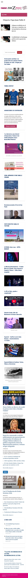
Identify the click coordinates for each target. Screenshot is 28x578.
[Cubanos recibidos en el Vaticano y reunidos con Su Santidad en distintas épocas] (5, 28)
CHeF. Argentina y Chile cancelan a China (14, 460)
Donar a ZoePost (10, 126)
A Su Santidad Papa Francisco (13, 523)
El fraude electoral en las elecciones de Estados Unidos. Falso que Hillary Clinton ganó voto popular (14, 538)
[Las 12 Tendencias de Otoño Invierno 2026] (14, 482)
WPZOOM (7, 576)
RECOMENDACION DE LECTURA (12, 555)
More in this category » (8, 467)
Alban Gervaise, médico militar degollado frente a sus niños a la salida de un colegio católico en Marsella (15, 530)
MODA (5, 472)
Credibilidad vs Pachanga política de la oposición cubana (19, 39)
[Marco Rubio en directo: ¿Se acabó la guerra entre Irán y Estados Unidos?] (14, 398)
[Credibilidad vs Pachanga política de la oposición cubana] (5, 39)
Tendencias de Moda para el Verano (13, 512)
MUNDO (6, 388)
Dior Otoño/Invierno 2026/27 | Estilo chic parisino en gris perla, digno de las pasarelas (13, 503)
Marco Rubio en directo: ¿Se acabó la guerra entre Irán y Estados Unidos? (14, 409)
